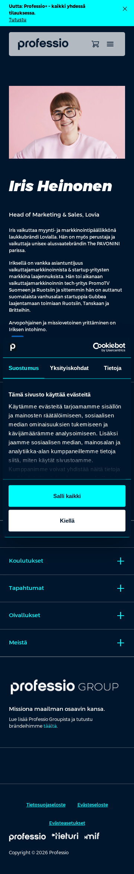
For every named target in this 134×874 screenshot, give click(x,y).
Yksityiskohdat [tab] (69, 368)
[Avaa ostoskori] (95, 44)
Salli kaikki (67, 496)
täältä (50, 726)
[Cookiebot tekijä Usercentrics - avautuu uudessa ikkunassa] (94, 347)
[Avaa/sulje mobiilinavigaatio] (110, 44)
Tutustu (17, 19)
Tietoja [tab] (113, 368)
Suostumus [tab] (24, 368)
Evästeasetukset (67, 823)
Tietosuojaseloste (46, 805)
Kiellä (67, 520)
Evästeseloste (92, 805)
